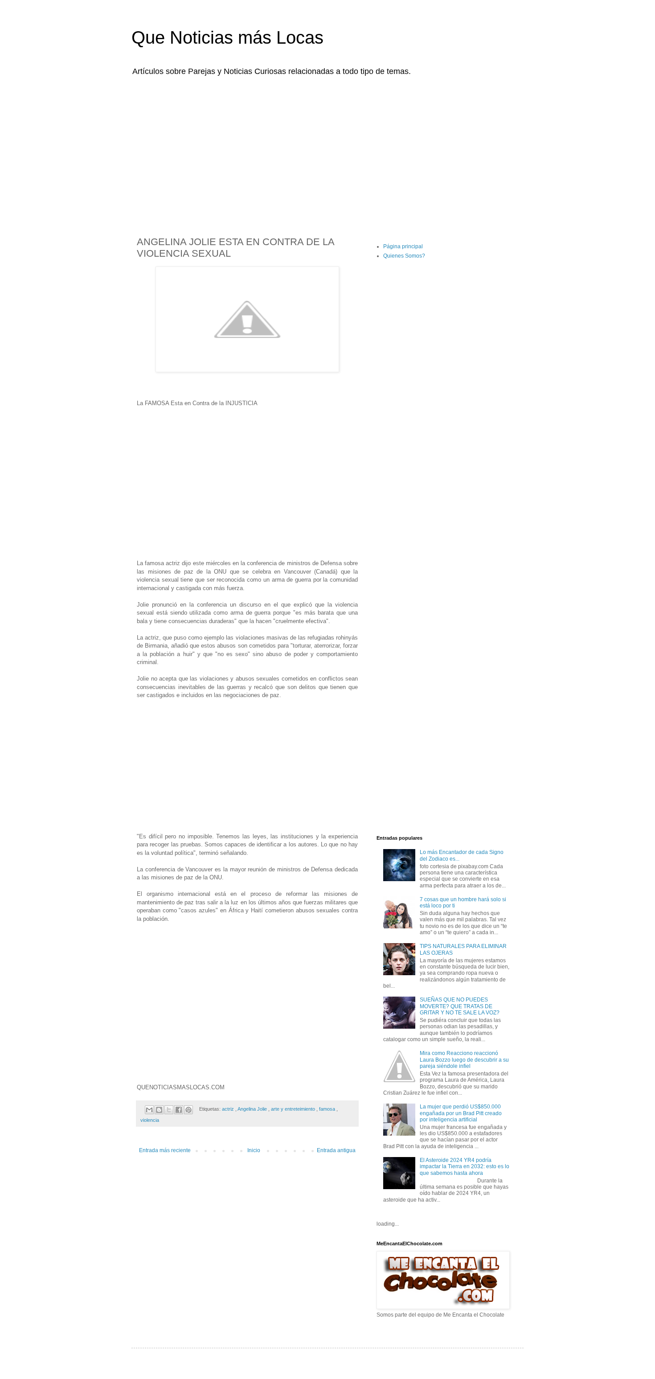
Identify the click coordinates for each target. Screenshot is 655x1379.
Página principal (403, 246)
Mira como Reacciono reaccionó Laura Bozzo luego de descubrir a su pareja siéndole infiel (464, 1059)
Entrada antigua (336, 1150)
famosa (327, 1109)
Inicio (253, 1150)
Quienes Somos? (404, 256)
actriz (228, 1109)
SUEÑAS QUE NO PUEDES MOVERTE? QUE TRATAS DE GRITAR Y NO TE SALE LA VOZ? (459, 1006)
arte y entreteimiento (293, 1109)
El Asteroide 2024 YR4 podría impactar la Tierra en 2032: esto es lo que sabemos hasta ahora (464, 1166)
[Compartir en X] (168, 1109)
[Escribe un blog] (159, 1109)
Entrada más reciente (165, 1150)
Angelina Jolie (252, 1109)
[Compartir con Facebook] (178, 1109)
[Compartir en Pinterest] (188, 1109)
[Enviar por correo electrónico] (149, 1109)
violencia (149, 1120)
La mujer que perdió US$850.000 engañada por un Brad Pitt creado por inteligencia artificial (461, 1113)
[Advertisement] (327, 150)
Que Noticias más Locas (227, 37)
